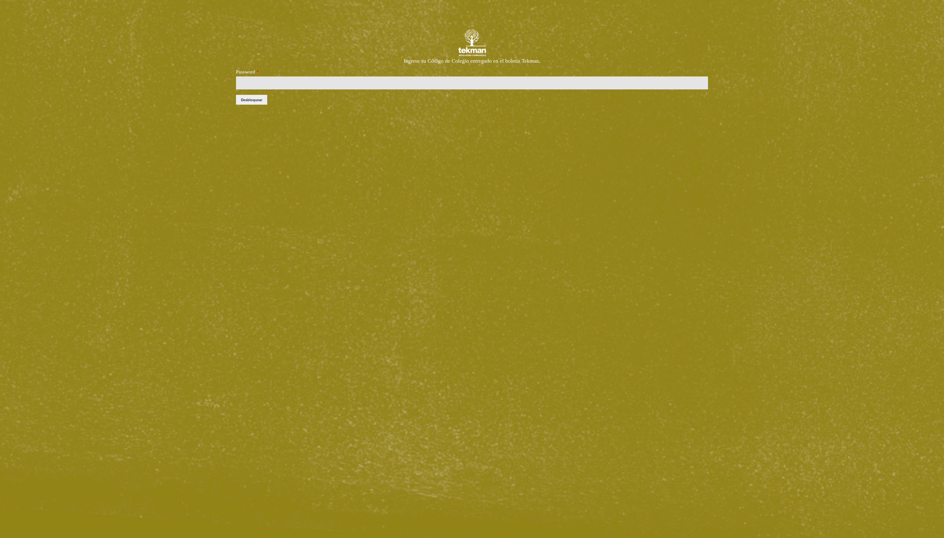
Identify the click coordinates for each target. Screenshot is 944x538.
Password (247, 71)
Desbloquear (251, 99)
